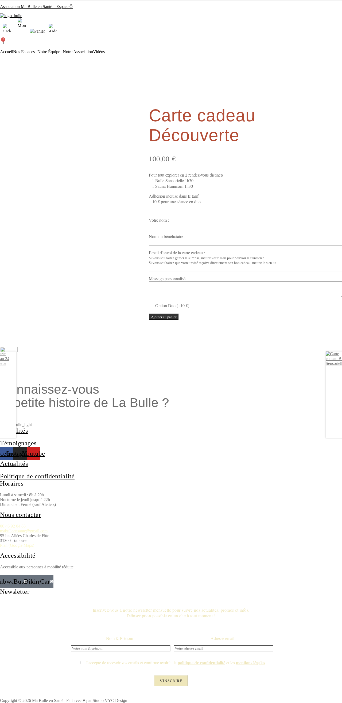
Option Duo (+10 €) (171, 305)
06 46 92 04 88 (13, 526)
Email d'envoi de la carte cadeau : (177, 252)
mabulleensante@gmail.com (24, 531)
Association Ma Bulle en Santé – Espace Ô (36, 6)
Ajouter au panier (163, 316)
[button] (25, 52)
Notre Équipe (48, 52)
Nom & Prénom (119, 638)
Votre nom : (159, 220)
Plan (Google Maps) (17, 545)
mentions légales (250, 662)
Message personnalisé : (168, 278)
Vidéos (99, 52)
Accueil (6, 52)
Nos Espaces (24, 52)
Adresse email (222, 638)
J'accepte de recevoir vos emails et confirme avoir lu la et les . (173, 662)
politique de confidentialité (201, 662)
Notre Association (78, 52)
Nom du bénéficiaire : (167, 236)
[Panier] (2, 41)
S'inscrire (171, 680)
